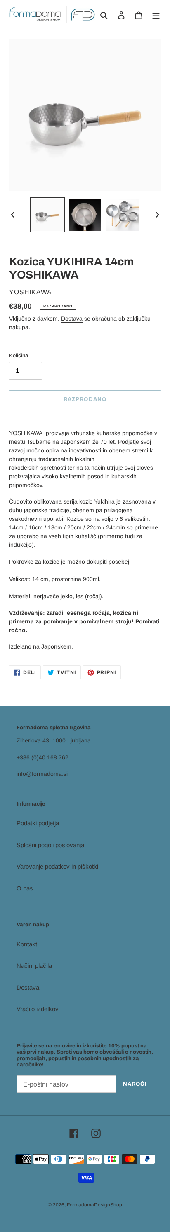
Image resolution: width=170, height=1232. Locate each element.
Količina (18, 355)
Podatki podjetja (38, 823)
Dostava (72, 318)
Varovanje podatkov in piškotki (57, 866)
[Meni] (156, 15)
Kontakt (27, 944)
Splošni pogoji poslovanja (50, 844)
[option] (47, 214)
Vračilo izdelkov (38, 1008)
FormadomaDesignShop (94, 1205)
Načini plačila (34, 965)
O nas (25, 888)
